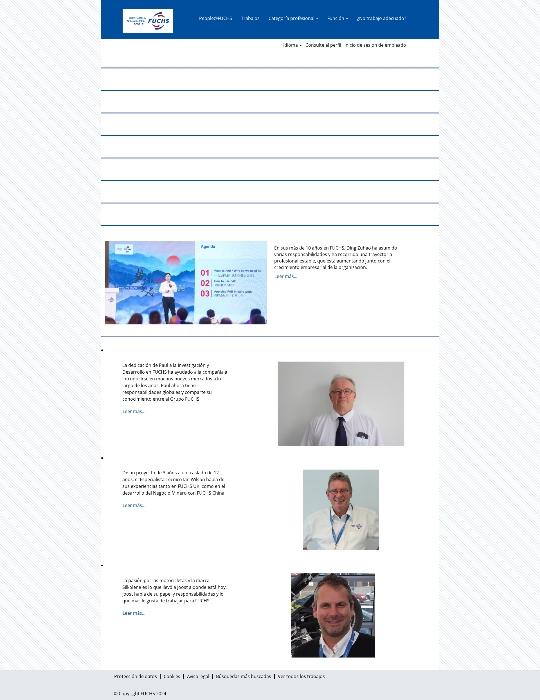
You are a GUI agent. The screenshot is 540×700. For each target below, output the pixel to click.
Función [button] (336, 18)
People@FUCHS (215, 18)
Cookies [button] (172, 676)
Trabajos (250, 18)
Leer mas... (134, 411)
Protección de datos (135, 676)
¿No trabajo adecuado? (381, 18)
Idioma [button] (291, 45)
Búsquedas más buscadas (243, 676)
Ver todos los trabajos (301, 676)
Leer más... (285, 276)
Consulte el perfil (323, 45)
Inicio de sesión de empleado (375, 45)
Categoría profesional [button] (292, 18)
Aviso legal (198, 676)
